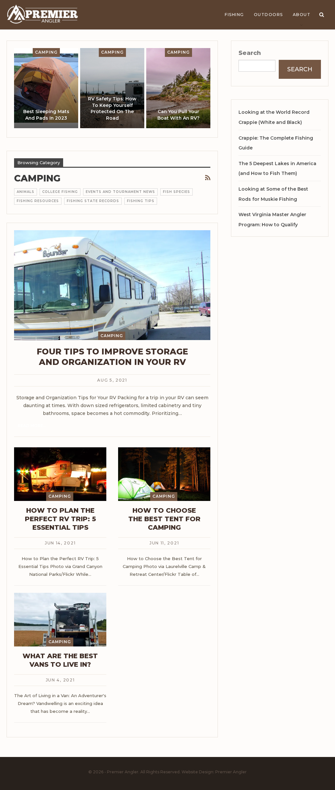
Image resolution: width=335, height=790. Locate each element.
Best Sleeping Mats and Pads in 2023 (46, 115)
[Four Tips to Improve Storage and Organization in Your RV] (112, 285)
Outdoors (268, 14)
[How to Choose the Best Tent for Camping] (164, 474)
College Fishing (60, 192)
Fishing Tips (140, 201)
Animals (25, 192)
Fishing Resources (38, 201)
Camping (46, 52)
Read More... (32, 425)
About (302, 14)
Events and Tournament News (120, 192)
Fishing (234, 14)
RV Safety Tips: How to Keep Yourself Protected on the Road (112, 108)
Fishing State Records (93, 201)
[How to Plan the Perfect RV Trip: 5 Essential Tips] (60, 474)
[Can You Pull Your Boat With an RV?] (178, 88)
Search (249, 53)
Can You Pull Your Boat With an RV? (178, 115)
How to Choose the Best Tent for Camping (164, 519)
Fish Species (176, 192)
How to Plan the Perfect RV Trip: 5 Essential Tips (60, 519)
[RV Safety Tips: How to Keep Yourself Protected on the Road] (112, 88)
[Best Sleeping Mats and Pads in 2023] (46, 88)
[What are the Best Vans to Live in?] (60, 619)
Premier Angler (231, 771)
